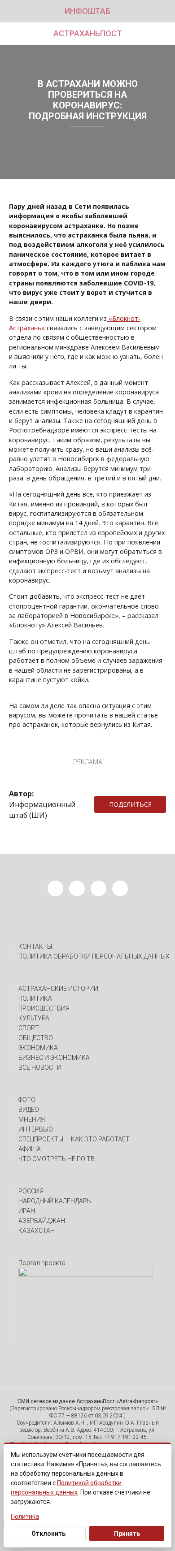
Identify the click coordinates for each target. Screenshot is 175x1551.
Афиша (29, 1149)
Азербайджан (41, 1220)
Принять (127, 1533)
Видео (28, 1109)
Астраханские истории (58, 988)
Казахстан (36, 1230)
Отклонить (48, 1533)
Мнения (31, 1119)
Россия (31, 1191)
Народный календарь (54, 1201)
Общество (35, 1037)
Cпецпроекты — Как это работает (74, 1139)
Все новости (39, 1067)
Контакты (35, 946)
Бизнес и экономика (54, 1057)
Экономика (38, 1047)
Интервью (35, 1129)
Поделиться (130, 804)
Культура (33, 1018)
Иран (26, 1210)
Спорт (28, 1028)
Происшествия (44, 1008)
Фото (26, 1099)
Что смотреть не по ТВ (56, 1158)
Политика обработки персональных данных (94, 956)
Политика (35, 998)
